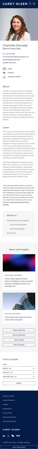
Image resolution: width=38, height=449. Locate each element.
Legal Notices (7, 409)
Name (4, 364)
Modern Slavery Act (9, 417)
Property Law (11, 233)
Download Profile (14, 77)
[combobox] (19, 368)
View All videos (19, 345)
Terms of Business (9, 400)
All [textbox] (10, 368)
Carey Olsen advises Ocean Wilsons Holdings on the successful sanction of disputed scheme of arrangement (19, 282)
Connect (11, 73)
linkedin (4, 436)
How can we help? (19, 447)
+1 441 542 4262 (10, 54)
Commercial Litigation (17, 229)
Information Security (9, 421)
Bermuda (17, 60)
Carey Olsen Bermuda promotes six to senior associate (18, 318)
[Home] (15, 4)
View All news (19, 340)
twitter (8, 436)
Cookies (5, 404)
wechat (13, 436)
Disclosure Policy (8, 396)
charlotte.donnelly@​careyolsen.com (16, 57)
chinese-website (18, 436)
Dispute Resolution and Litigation (18, 220)
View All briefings (19, 335)
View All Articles (19, 330)
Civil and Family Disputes (18, 225)
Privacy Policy (7, 413)
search (19, 383)
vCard (10, 69)
